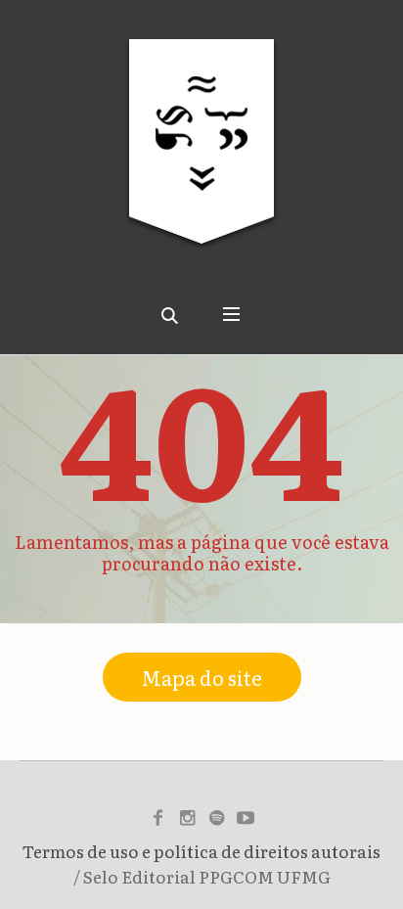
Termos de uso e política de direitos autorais (201, 851)
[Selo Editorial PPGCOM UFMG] (201, 156)
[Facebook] (157, 818)
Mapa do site (202, 677)
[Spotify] (216, 818)
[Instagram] (187, 818)
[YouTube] (245, 818)
